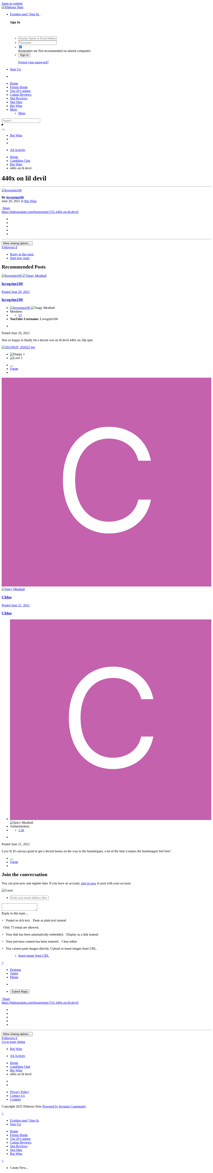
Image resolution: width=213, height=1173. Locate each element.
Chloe (7, 597)
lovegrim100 (15, 197)
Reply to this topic (22, 254)
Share (6, 208)
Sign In (24, 55)
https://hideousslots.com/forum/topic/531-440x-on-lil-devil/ (40, 212)
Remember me (27, 51)
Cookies (15, 1099)
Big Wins (16, 106)
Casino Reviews (20, 94)
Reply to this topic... (15, 913)
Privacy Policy (19, 1092)
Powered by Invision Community (64, 1106)
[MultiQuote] (11, 366)
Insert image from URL (33, 955)
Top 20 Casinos (20, 91)
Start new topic (20, 258)
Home (14, 83)
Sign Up (15, 69)
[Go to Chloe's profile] (106, 585)
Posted (16, 292)
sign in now (88, 883)
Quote (14, 368)
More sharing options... (17, 243)
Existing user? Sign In (25, 14)
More (13, 109)
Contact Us (17, 1095)
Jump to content (12, 3)
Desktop (15, 969)
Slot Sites (16, 102)
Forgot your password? (33, 62)
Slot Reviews (18, 98)
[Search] (3, 129)
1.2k (21, 830)
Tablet (14, 973)
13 (20, 315)
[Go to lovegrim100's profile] (12, 190)
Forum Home (19, 87)
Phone (14, 977)
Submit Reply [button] (20, 991)
